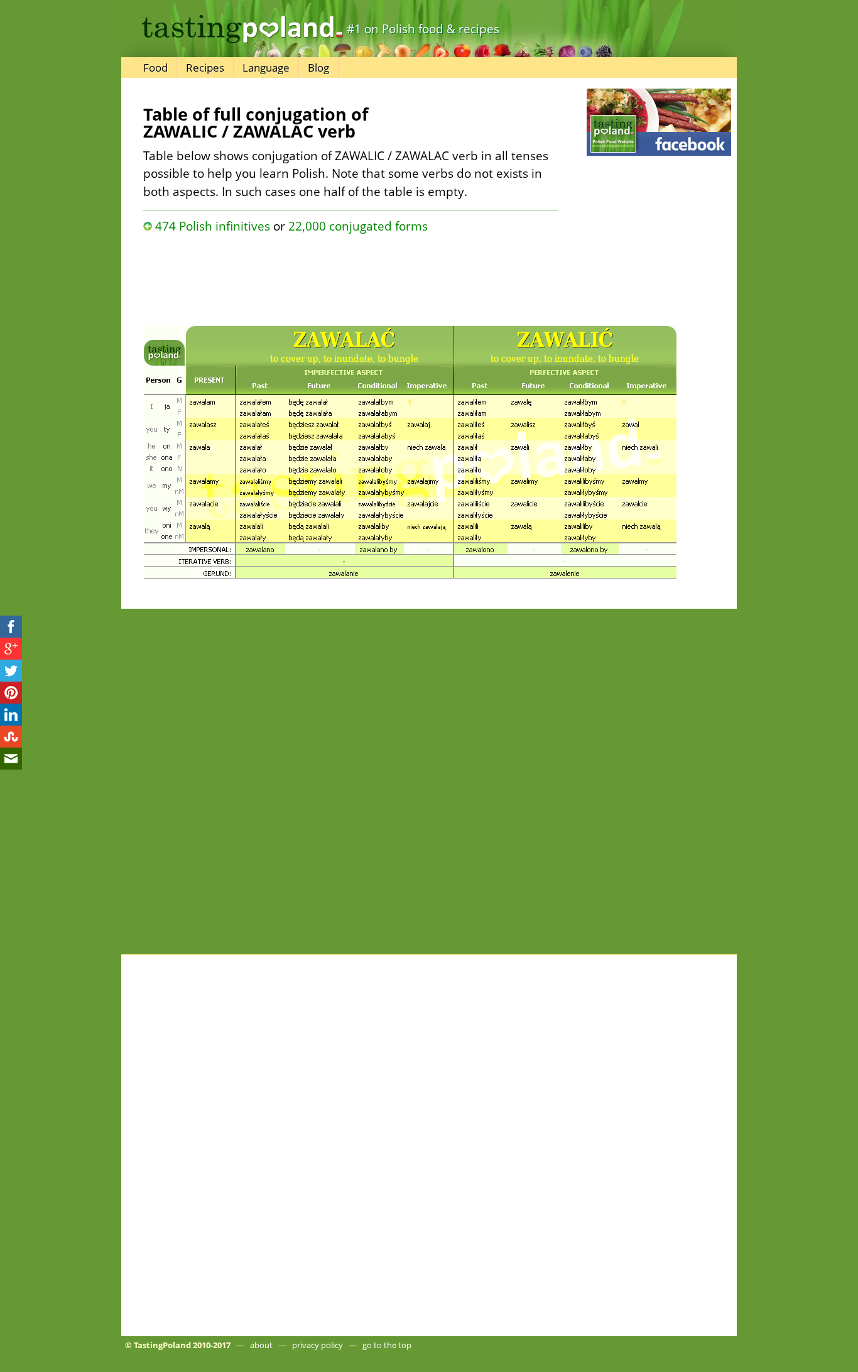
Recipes (205, 67)
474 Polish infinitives (212, 225)
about (261, 1345)
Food (155, 67)
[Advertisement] (350, 276)
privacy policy (317, 1345)
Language (266, 67)
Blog (318, 67)
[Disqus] (429, 783)
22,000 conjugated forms (358, 225)
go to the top (386, 1345)
